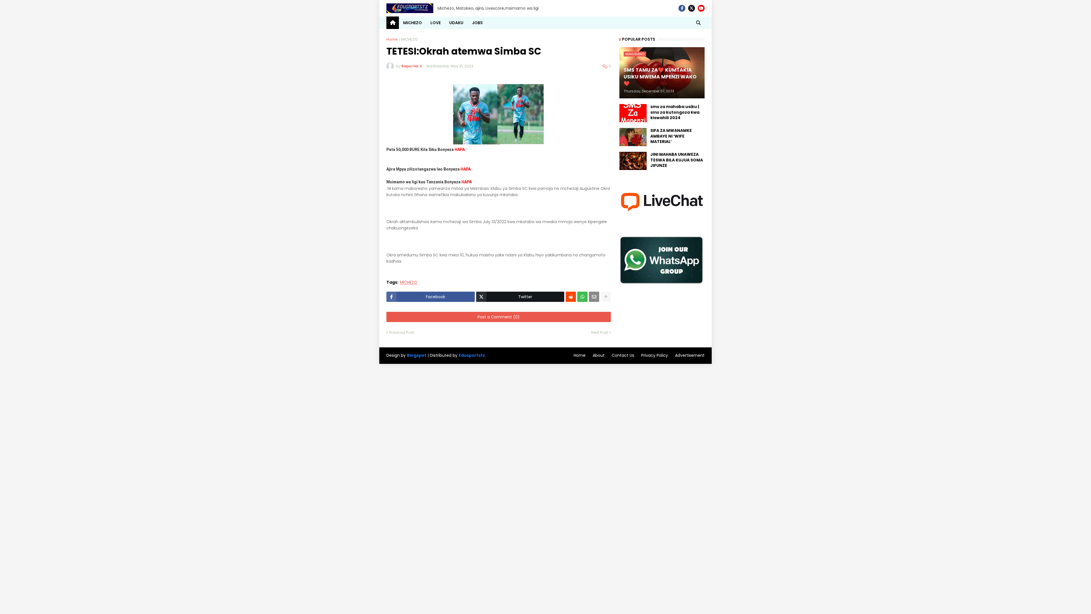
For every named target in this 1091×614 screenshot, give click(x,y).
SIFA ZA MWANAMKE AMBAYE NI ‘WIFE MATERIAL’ (671, 136)
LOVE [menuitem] (435, 23)
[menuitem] (392, 22)
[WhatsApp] (582, 297)
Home (392, 39)
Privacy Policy (654, 355)
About (599, 355)
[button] (698, 22)
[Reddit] (571, 297)
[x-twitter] (691, 8)
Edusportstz (472, 355)
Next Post (599, 332)
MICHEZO (409, 39)
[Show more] (606, 297)
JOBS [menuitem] (477, 23)
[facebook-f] (681, 8)
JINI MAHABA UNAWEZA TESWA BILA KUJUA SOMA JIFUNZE (676, 160)
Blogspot (416, 355)
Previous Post (401, 332)
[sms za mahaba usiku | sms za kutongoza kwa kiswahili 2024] (633, 113)
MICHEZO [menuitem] (412, 23)
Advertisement (690, 355)
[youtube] (701, 8)
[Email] (594, 297)
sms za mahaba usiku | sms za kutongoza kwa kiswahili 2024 (674, 112)
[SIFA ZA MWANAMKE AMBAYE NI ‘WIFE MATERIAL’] (633, 137)
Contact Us (623, 355)
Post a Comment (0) (499, 317)
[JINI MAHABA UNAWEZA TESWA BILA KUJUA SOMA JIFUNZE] (633, 161)
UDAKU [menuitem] (456, 23)
